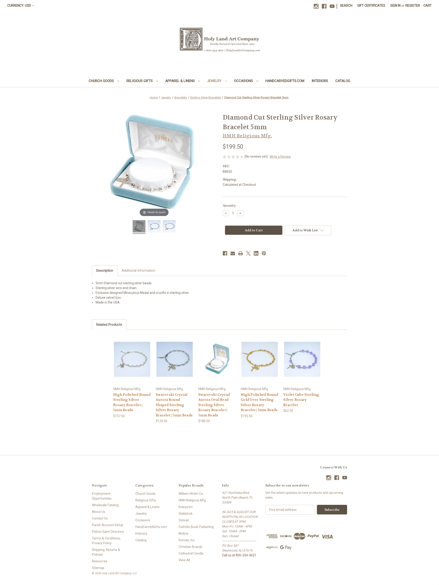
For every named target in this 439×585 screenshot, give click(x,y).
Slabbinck (186, 513)
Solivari (184, 520)
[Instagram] (316, 6)
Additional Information (138, 270)
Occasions (244, 81)
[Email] (232, 253)
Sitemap (98, 568)
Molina (183, 533)
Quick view (132, 355)
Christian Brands (190, 547)
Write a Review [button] (280, 157)
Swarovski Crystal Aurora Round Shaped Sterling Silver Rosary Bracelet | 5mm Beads (174, 405)
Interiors (320, 81)
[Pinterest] (264, 253)
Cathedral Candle (191, 553)
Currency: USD (19, 5)
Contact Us (100, 518)
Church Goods (102, 81)
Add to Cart (132, 363)
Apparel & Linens (180, 81)
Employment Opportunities (102, 496)
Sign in (395, 5)
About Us (98, 512)
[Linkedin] (256, 253)
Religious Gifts (140, 81)
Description (104, 270)
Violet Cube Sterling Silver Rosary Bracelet (301, 399)
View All (184, 560)
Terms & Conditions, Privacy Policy (106, 540)
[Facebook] (324, 6)
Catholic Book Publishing (196, 527)
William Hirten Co (191, 493)
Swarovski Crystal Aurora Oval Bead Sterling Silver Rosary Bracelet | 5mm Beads (214, 405)
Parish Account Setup (107, 525)
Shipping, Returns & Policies (106, 552)
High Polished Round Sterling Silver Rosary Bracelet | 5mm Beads (131, 402)
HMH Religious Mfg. (192, 500)
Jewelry (214, 81)
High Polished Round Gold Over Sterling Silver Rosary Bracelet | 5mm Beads (259, 402)
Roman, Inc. (187, 540)
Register (412, 5)
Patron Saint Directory (108, 531)
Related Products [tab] (109, 325)
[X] (248, 253)
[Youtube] (332, 6)
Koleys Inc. (186, 507)
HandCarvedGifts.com (284, 81)
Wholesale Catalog (105, 505)
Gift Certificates (371, 5)
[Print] (240, 253)
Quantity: (229, 206)
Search (346, 5)
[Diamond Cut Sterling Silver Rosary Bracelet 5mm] (139, 227)
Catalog (342, 81)
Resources (99, 561)
